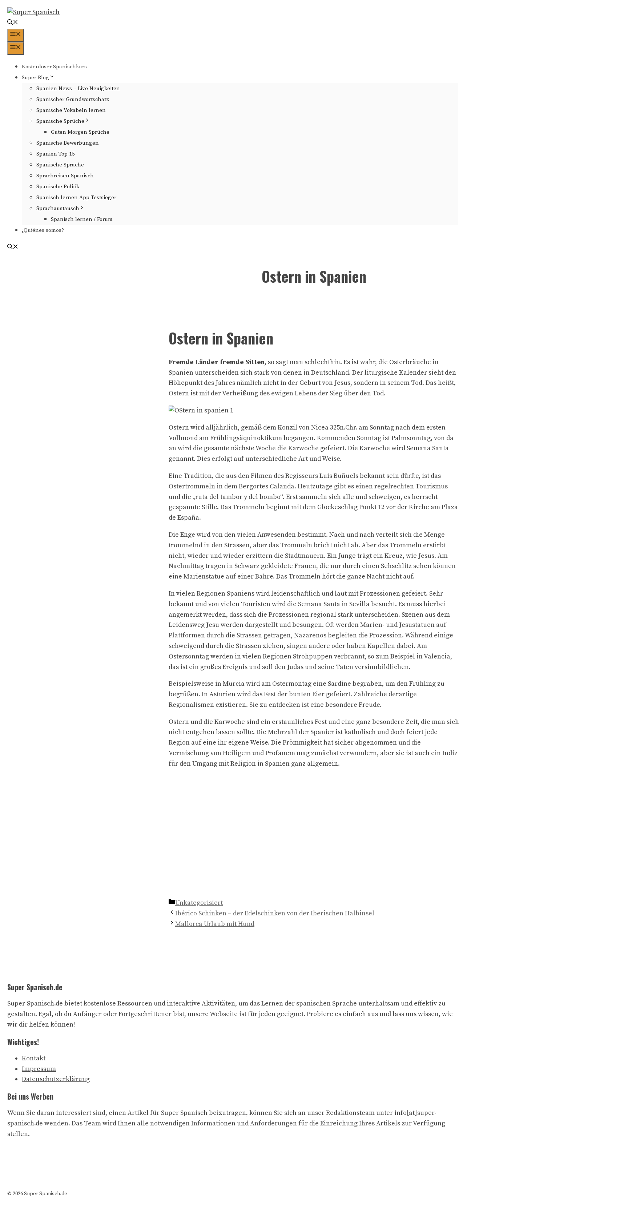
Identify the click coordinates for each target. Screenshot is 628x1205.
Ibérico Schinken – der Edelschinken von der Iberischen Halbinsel (274, 913)
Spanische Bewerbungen (67, 143)
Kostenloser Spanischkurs (54, 66)
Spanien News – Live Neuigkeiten (78, 88)
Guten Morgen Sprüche (80, 132)
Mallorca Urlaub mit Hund (214, 924)
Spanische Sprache (60, 164)
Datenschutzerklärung (56, 1079)
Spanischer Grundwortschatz (72, 99)
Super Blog (35, 77)
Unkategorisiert (199, 903)
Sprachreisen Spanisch (65, 175)
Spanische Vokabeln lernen (71, 110)
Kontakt (33, 1058)
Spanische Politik (57, 186)
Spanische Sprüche (60, 121)
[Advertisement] (314, 843)
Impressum (39, 1069)
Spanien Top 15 (55, 153)
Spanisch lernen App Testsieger (76, 197)
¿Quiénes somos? (43, 230)
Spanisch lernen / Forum (82, 219)
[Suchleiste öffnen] (12, 23)
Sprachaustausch (57, 208)
